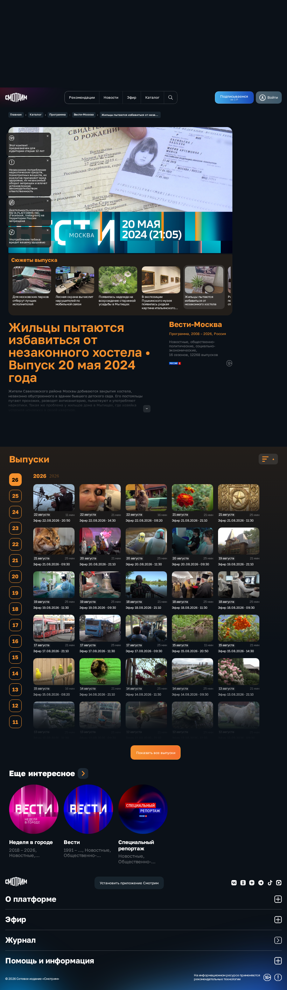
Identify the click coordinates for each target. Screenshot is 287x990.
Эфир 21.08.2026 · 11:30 (236, 520)
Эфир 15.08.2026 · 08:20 (51, 694)
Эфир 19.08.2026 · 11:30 (51, 607)
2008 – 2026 (201, 334)
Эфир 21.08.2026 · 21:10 (190, 520)
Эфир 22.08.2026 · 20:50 (51, 520)
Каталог (36, 114)
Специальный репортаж (136, 845)
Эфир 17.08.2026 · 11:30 (97, 651)
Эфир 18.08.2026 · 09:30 (236, 607)
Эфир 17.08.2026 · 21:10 (51, 651)
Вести (72, 842)
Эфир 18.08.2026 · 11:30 (190, 607)
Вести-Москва (84, 114)
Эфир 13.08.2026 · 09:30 (97, 738)
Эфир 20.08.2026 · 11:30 (144, 564)
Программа (57, 114)
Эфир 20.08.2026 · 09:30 (190, 564)
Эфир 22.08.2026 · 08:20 (144, 520)
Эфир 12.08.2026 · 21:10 (143, 738)
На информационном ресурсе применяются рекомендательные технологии (227, 977)
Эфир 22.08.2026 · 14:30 (97, 520)
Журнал (20, 939)
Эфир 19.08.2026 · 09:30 (97, 607)
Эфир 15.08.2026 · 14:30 (236, 651)
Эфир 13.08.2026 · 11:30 (51, 738)
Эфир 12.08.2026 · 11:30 (190, 738)
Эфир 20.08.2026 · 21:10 (97, 564)
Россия (220, 334)
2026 (54, 476)
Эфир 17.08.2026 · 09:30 (144, 651)
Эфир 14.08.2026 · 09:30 (190, 694)
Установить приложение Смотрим (129, 883)
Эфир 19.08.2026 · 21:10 (236, 564)
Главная (16, 114)
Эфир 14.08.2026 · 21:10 (97, 694)
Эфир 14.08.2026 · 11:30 (143, 694)
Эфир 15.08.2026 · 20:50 (190, 651)
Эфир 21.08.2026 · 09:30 (51, 564)
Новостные (178, 342)
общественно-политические (192, 344)
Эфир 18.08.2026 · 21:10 (143, 607)
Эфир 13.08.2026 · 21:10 (236, 694)
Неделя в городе (31, 842)
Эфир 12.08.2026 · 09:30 (236, 738)
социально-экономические (192, 348)
